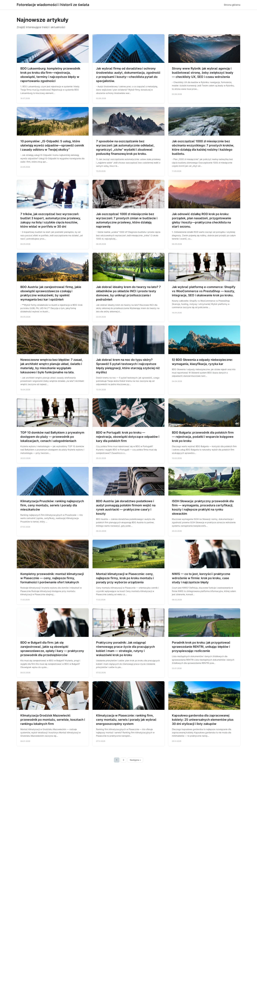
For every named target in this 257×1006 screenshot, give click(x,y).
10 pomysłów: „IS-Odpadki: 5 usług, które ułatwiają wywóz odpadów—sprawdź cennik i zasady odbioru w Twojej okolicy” (52, 145)
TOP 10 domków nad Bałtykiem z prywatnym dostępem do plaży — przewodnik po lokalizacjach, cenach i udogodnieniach (52, 437)
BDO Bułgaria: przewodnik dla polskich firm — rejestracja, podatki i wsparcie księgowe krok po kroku (203, 437)
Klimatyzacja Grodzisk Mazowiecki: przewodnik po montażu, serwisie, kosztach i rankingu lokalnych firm (52, 720)
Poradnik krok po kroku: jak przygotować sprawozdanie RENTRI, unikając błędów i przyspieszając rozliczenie (201, 647)
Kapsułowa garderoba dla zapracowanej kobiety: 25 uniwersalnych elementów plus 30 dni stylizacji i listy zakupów (203, 720)
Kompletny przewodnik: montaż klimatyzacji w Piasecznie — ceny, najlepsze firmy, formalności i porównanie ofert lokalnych (52, 578)
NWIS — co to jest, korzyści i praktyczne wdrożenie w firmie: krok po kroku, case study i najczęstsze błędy (201, 578)
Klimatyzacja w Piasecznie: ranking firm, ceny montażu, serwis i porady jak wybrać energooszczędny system (126, 720)
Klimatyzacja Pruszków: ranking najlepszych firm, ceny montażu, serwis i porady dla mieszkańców (52, 505)
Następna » (135, 760)
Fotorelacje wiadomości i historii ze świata (53, 5)
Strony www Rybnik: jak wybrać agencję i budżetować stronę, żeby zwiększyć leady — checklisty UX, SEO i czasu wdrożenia (202, 73)
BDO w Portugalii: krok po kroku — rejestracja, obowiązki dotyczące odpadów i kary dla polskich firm (127, 437)
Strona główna (232, 4)
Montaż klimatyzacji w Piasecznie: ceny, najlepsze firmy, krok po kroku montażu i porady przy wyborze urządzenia (125, 578)
